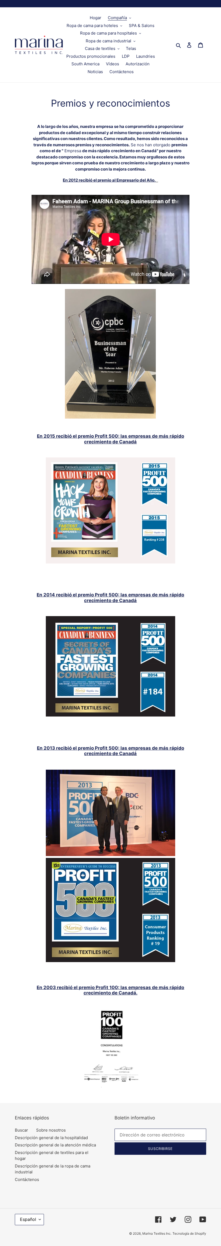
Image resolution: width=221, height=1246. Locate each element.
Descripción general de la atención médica (55, 1144)
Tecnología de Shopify (189, 1233)
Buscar (21, 1130)
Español (28, 1219)
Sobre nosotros (51, 1130)
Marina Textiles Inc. (156, 1233)
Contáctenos (27, 1179)
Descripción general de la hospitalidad (51, 1137)
